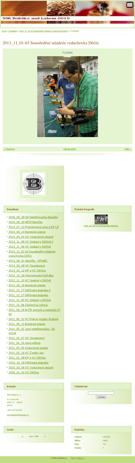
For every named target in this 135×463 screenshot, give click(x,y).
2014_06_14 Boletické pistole (27, 232)
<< (22, 436)
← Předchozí (9, 149)
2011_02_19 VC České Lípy (26, 352)
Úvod (4, 31)
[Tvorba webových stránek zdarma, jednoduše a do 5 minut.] (69, 458)
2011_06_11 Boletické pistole (27, 324)
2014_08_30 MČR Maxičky (26, 222)
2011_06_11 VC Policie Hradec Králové (33, 319)
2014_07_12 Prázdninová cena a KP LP (34, 227)
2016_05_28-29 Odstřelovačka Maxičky (33, 217)
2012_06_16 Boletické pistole (27, 285)
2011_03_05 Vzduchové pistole (28, 348)
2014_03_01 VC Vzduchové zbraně (31, 236)
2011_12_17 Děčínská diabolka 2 (29, 290)
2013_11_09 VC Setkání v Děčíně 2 (31, 241)
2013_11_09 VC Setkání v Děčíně (30, 246)
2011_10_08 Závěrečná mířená (28, 305)
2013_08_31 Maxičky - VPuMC (28, 260)
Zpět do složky (69, 149)
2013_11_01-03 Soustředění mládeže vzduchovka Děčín (44, 31)
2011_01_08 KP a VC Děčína (27, 357)
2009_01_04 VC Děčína (24, 372)
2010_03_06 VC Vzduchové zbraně (31, 367)
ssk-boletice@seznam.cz (18, 415)
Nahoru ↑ (81, 458)
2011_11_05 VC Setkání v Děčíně (30, 300)
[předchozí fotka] (8, 96)
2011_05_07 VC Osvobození (27, 338)
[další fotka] (127, 96)
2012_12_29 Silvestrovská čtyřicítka (31, 275)
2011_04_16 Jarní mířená (24, 343)
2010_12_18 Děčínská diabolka (28, 362)
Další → (128, 149)
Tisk (73, 458)
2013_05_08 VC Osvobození (27, 265)
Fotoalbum (12, 31)
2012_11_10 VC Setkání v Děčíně (30, 280)
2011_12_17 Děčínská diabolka (28, 295)
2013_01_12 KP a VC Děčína (27, 270)
